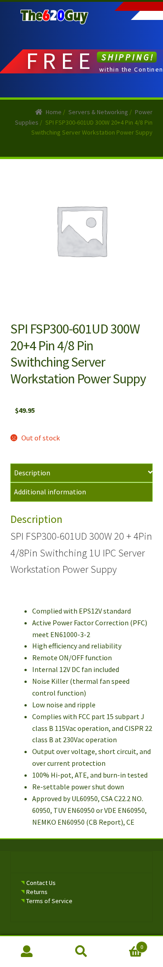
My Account (27, 951)
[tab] (81, 473)
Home (54, 112)
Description (32, 472)
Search (81, 951)
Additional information (50, 491)
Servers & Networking (98, 112)
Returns (37, 892)
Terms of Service (49, 901)
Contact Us (41, 883)
